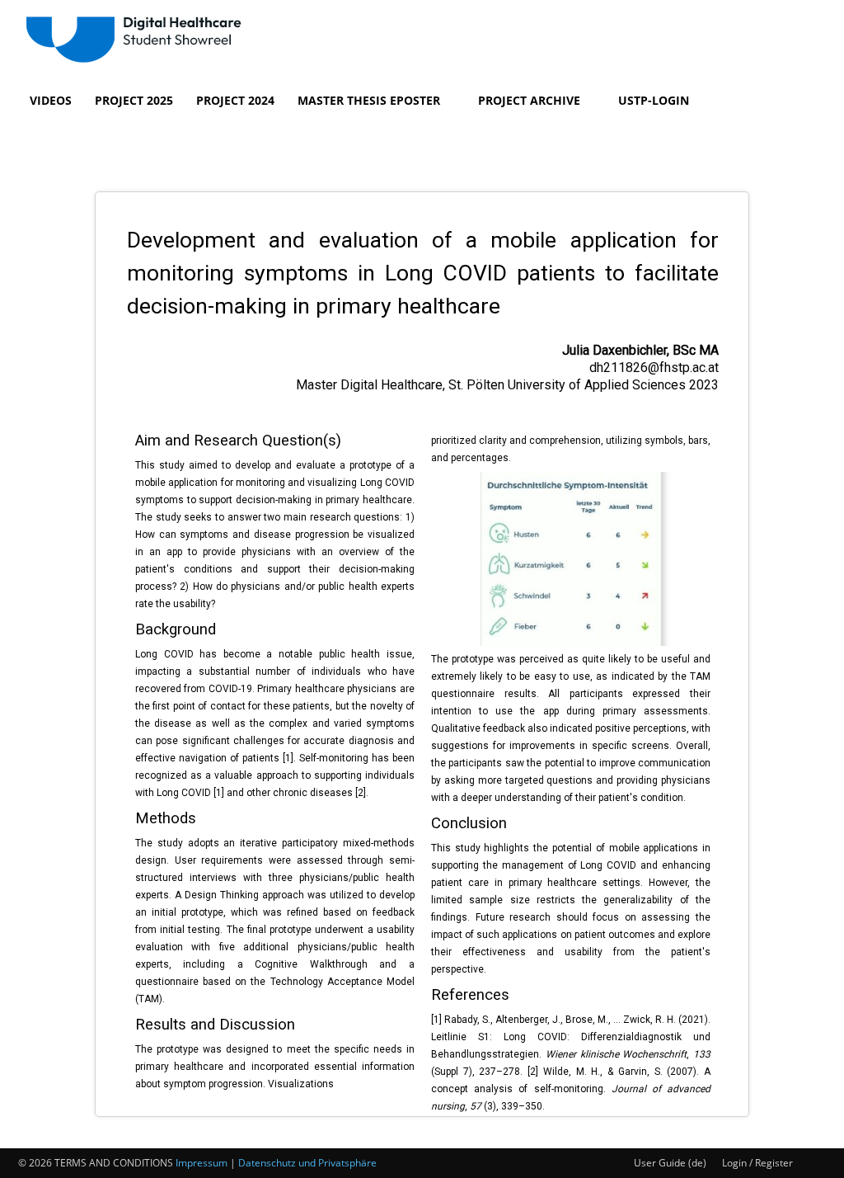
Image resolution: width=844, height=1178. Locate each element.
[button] (38, 140)
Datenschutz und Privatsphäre (307, 1163)
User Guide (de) (670, 1163)
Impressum (201, 1163)
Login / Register (757, 1163)
